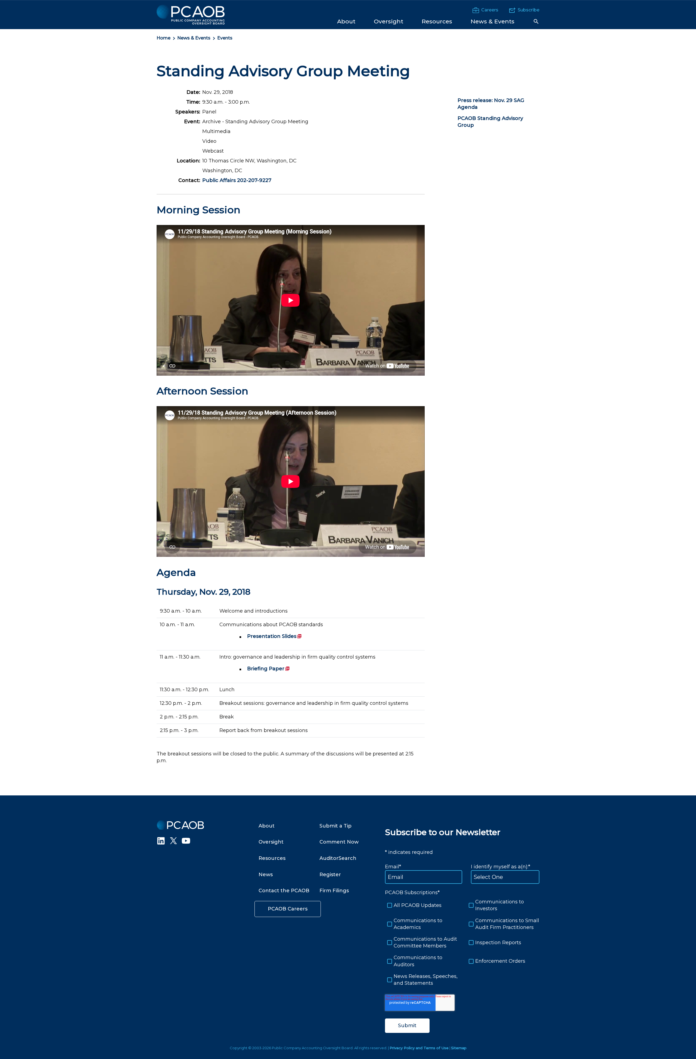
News (266, 875)
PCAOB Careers (287, 909)
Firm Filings (334, 891)
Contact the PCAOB (284, 891)
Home (163, 38)
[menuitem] (346, 21)
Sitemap (459, 1048)
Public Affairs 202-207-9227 (236, 180)
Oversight (271, 842)
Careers (489, 10)
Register (330, 875)
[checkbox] (462, 942)
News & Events (193, 38)
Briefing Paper (268, 669)
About (267, 826)
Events (224, 38)
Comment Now (339, 842)
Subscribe (528, 10)
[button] (536, 21)
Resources (272, 858)
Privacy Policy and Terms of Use (419, 1048)
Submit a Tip (335, 826)
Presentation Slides (274, 636)
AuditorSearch (337, 858)
